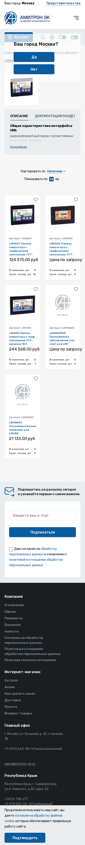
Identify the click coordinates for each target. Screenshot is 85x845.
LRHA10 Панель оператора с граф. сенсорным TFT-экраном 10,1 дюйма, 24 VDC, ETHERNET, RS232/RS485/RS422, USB (22, 338)
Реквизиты (14, 618)
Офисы (10, 612)
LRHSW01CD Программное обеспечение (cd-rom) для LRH (62, 338)
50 (57, 179)
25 (51, 179)
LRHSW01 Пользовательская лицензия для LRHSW (22, 427)
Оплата (11, 707)
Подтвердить (25, 838)
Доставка (13, 700)
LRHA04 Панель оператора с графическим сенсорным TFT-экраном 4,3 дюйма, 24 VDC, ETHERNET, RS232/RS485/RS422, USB (62, 248)
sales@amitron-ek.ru (20, 764)
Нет (34, 69)
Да (34, 57)
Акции (10, 687)
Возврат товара (18, 713)
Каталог (11, 680)
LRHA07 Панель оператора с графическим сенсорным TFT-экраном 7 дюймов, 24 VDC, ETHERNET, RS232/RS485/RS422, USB (22, 248)
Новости (12, 631)
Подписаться (42, 532)
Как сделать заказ (20, 694)
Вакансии (13, 625)
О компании (14, 605)
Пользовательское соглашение (30, 660)
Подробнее (18, 146)
